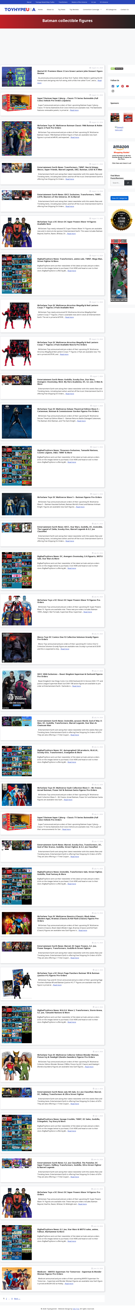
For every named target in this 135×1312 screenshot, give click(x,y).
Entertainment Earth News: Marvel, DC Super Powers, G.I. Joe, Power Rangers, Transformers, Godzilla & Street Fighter (67, 947)
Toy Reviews (74, 9)
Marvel (29, 2)
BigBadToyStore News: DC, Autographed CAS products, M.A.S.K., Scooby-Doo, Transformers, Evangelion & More (67, 751)
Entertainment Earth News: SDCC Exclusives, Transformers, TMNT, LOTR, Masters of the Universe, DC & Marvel (69, 195)
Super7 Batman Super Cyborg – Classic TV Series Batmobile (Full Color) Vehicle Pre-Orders (67, 818)
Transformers (63, 2)
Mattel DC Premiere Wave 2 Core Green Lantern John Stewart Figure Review (70, 72)
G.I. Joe (93, 2)
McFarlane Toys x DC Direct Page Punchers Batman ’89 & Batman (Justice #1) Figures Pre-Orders (68, 974)
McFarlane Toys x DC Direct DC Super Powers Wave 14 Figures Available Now (66, 222)
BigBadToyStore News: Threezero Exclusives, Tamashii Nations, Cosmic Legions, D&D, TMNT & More (67, 451)
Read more (74, 110)
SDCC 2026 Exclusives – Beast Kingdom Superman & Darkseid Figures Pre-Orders (70, 675)
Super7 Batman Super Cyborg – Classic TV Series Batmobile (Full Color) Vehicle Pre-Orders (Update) (67, 99)
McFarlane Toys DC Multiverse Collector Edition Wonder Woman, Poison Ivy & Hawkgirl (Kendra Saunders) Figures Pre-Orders (68, 1056)
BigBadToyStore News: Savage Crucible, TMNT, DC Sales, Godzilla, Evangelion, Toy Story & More (68, 1120)
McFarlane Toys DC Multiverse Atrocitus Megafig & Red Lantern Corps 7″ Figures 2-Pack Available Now (67, 306)
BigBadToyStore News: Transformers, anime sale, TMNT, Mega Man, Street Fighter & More (70, 260)
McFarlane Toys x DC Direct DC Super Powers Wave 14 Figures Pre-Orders (69, 1193)
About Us (50, 9)
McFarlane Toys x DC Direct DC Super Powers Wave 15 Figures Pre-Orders (69, 601)
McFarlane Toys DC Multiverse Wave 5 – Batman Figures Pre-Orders (69, 497)
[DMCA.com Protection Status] (117, 69)
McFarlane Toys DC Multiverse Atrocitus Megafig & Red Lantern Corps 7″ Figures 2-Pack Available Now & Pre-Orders (67, 343)
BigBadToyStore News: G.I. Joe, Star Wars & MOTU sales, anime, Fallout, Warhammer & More (67, 1230)
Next (17, 1298)
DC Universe (104, 2)
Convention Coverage (91, 9)
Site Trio (76, 1309)
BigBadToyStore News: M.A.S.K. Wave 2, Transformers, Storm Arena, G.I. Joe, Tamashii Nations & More (69, 1011)
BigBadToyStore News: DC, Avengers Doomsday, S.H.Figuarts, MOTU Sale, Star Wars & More (70, 557)
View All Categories (119, 198)
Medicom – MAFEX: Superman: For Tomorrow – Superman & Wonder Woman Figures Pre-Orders (69, 1272)
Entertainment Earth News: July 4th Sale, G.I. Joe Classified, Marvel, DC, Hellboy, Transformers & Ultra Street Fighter (69, 1093)
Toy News (61, 9)
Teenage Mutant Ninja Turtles (45, 2)
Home (40, 9)
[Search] (128, 183)
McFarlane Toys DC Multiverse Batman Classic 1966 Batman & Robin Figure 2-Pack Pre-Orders (69, 126)
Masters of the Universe (79, 2)
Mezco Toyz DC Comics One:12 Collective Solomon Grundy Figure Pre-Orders (68, 638)
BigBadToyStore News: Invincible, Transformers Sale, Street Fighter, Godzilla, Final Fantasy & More (69, 873)
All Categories (111, 9)
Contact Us (125, 9)
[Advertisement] (67, 45)
